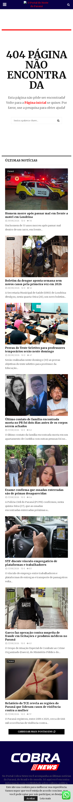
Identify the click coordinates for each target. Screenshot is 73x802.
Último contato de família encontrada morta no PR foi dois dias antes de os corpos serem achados (36, 423)
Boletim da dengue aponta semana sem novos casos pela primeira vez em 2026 (33, 282)
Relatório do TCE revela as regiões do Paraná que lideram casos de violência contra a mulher (33, 706)
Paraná (11, 171)
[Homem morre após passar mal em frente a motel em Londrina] (36, 189)
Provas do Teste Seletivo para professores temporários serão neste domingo (35, 349)
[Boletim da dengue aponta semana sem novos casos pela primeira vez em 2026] (36, 256)
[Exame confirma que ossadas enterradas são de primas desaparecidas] (36, 466)
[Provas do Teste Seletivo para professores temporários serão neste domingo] (36, 324)
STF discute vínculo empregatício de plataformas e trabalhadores (31, 562)
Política (11, 519)
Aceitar (30, 798)
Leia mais (45, 798)
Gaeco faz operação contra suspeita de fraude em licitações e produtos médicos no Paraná (36, 636)
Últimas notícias (21, 160)
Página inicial (35, 103)
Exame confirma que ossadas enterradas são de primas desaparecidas (34, 491)
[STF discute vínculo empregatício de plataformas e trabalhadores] (36, 537)
